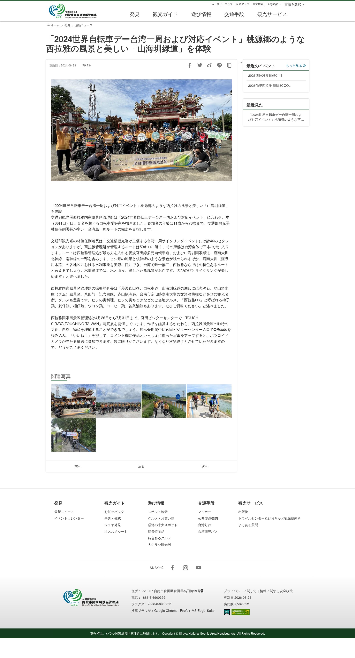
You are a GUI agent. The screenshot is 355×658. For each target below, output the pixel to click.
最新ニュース (83, 25)
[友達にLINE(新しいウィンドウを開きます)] (219, 65)
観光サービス (272, 13)
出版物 (243, 511)
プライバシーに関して (240, 590)
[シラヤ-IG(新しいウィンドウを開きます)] (185, 568)
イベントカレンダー (69, 518)
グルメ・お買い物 (161, 518)
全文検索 (258, 4)
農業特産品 (156, 531)
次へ (205, 466)
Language (272, 4)
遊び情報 (201, 13)
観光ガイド (165, 13)
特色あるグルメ (159, 538)
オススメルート (115, 531)
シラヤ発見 (112, 524)
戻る (141, 466)
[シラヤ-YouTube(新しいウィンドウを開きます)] (199, 568)
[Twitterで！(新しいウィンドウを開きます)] (200, 65)
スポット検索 (158, 511)
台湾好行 (204, 524)
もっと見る (294, 65)
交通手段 (234, 13)
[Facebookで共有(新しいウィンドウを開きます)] (190, 65)
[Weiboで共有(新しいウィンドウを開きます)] (209, 65)
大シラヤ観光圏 (159, 544)
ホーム (55, 25)
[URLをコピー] (229, 65)
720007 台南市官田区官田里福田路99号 (171, 590)
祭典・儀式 (112, 518)
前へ (78, 466)
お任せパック (114, 511)
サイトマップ (225, 4)
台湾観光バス (208, 531)
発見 (135, 13)
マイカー (204, 511)
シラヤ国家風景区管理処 (75, 11)
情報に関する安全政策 (276, 590)
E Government (227, 612)
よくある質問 (248, 524)
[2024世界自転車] (73, 401)
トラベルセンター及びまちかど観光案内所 (269, 518)
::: (212, 3)
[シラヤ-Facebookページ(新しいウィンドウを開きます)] (172, 568)
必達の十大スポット (163, 524)
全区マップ (242, 4)
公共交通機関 (208, 518)
